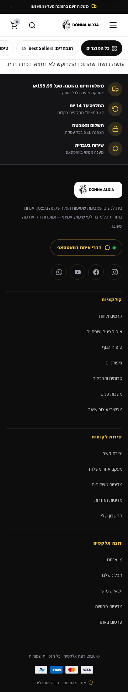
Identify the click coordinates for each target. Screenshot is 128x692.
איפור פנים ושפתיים (104, 331)
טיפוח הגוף (112, 347)
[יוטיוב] (77, 272)
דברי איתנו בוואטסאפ (79, 247)
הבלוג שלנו (112, 575)
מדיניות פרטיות (108, 606)
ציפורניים (114, 362)
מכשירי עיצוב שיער (105, 409)
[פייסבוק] (96, 272)
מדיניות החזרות (108, 500)
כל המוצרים (98, 48)
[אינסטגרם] (114, 272)
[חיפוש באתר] (32, 25)
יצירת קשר (112, 453)
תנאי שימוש (111, 591)
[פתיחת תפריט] (114, 25)
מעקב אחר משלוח (105, 469)
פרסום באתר (110, 622)
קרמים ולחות (110, 316)
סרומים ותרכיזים (107, 378)
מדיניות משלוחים (107, 484)
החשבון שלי (111, 515)
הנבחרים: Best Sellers (47, 48)
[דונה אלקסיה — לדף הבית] (82, 25)
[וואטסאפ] (59, 272)
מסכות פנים (111, 394)
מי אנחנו (114, 559)
